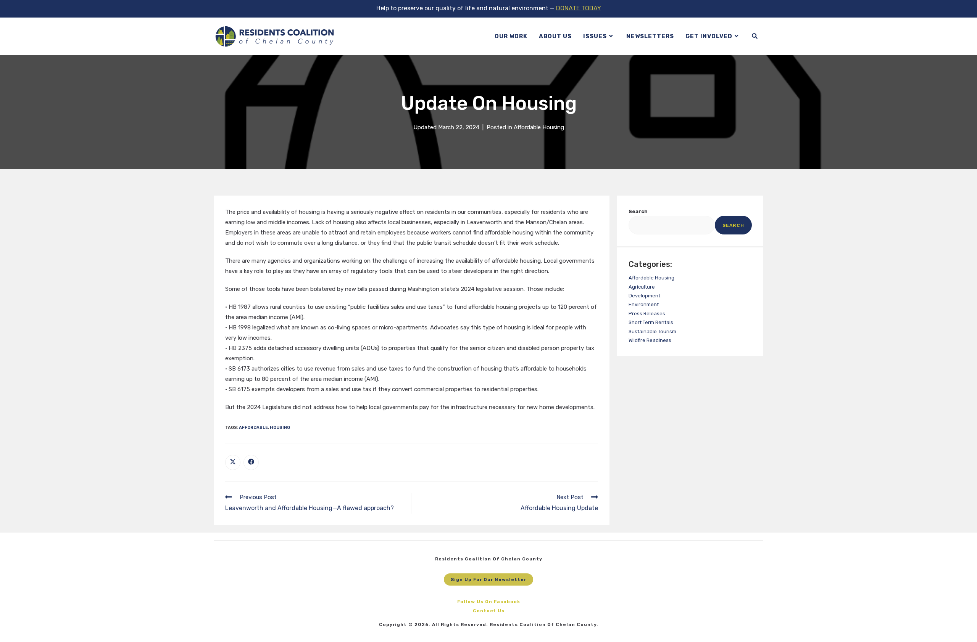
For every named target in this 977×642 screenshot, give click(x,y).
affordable (253, 427)
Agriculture (642, 287)
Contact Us (489, 610)
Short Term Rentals (651, 322)
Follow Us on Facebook (488, 601)
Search (638, 211)
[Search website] (754, 36)
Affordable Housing (539, 127)
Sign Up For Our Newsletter (488, 579)
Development (644, 296)
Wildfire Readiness (650, 340)
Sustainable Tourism (652, 331)
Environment (644, 304)
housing (280, 427)
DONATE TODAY (578, 8)
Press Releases (647, 313)
